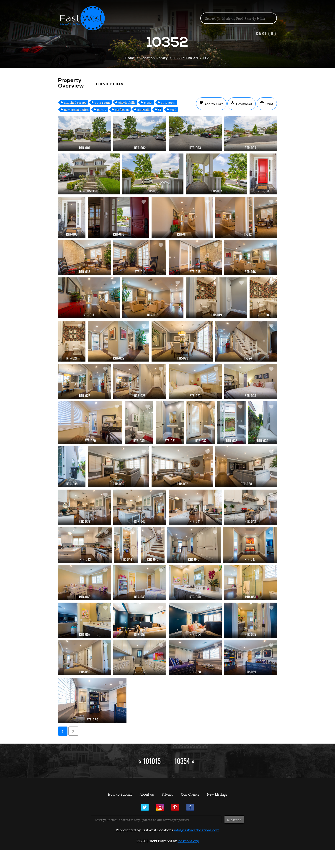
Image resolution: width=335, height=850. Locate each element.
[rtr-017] (89, 297)
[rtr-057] (139, 657)
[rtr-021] (71, 341)
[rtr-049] (139, 582)
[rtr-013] (84, 257)
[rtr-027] (195, 381)
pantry (101, 109)
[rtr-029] (90, 422)
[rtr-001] (84, 133)
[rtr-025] (84, 381)
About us (147, 794)
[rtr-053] (139, 620)
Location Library (154, 57)
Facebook (190, 807)
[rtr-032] (200, 422)
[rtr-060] (92, 700)
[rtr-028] (250, 381)
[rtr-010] (118, 217)
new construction (76, 109)
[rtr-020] (263, 297)
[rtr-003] (195, 133)
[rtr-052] (84, 620)
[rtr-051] (250, 582)
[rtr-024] (246, 341)
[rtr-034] (262, 422)
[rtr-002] (139, 133)
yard (173, 109)
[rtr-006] (152, 173)
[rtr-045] (153, 545)
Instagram (160, 807)
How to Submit (120, 794)
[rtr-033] (231, 422)
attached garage (75, 102)
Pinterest (175, 807)
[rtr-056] (84, 657)
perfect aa (122, 109)
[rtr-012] (246, 217)
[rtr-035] (71, 466)
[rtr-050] (195, 582)
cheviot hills (126, 102)
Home (130, 57)
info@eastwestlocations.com (196, 829)
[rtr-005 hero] (89, 173)
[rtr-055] (250, 620)
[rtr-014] (139, 257)
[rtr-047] (250, 545)
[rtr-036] (118, 466)
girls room (168, 102)
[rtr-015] (195, 257)
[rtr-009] (71, 217)
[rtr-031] (170, 422)
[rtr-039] (84, 507)
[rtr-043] (85, 545)
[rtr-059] (250, 657)
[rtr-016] (250, 257)
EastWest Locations (85, 18)
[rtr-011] (182, 217)
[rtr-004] (250, 133)
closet (148, 102)
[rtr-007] (216, 173)
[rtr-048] (84, 582)
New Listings (217, 794)
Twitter (145, 807)
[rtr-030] (139, 422)
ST (159, 109)
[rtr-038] (246, 466)
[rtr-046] (194, 545)
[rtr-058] (195, 657)
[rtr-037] (182, 466)
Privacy (167, 794)
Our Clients (190, 794)
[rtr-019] (216, 297)
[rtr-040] (139, 507)
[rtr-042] (250, 507)
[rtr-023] (182, 341)
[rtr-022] (118, 341)
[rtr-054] (195, 620)
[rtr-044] (126, 545)
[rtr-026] (139, 381)
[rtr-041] (195, 507)
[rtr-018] (152, 297)
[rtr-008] (263, 173)
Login (329, 15)
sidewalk (143, 109)
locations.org (188, 840)
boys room (102, 102)
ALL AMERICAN (185, 57)
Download (243, 103)
